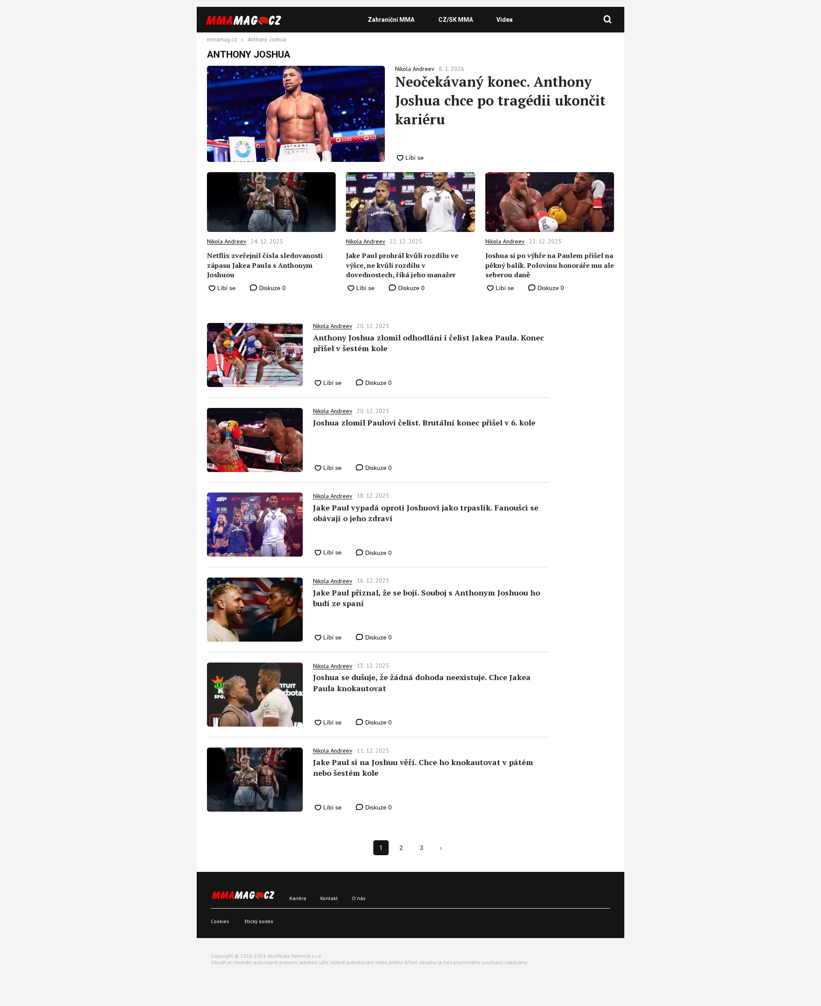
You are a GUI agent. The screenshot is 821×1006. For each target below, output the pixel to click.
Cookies (220, 921)
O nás (359, 898)
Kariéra (297, 898)
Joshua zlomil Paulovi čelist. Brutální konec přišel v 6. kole (424, 422)
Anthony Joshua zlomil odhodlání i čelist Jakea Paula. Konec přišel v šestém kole (428, 342)
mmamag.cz (222, 40)
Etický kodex (259, 921)
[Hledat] (607, 19)
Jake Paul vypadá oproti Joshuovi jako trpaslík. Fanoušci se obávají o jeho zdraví (425, 512)
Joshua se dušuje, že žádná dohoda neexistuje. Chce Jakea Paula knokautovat (422, 682)
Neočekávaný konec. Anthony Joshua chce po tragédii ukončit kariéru (500, 100)
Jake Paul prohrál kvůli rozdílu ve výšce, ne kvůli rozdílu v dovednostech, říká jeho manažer (402, 265)
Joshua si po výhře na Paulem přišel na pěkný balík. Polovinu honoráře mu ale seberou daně (549, 265)
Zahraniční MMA (391, 19)
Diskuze (271, 287)
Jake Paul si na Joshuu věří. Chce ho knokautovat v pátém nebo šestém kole (423, 767)
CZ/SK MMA (455, 19)
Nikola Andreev (226, 241)
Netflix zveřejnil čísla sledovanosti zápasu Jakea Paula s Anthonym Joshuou (265, 265)
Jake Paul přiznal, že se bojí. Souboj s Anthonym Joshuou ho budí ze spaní (426, 597)
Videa (504, 19)
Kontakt (329, 898)
